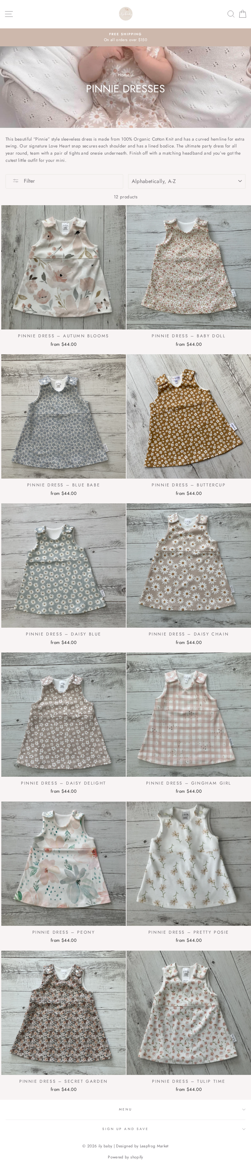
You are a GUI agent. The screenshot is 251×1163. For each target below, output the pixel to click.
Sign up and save (125, 1128)
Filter (28, 181)
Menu (125, 1109)
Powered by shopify (125, 1157)
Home (123, 74)
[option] (125, 37)
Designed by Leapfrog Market (142, 1146)
